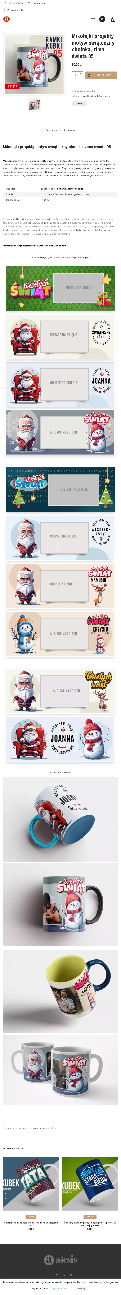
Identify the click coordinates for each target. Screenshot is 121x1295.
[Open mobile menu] (94, 19)
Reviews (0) (69, 130)
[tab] (51, 130)
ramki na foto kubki (92, 96)
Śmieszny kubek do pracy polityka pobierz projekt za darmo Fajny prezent (90, 1224)
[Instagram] (57, 1275)
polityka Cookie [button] (60, 1288)
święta (106, 96)
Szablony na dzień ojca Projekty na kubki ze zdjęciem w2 (31, 1224)
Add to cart (104, 75)
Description (51, 130)
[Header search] (102, 19)
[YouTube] (70, 1275)
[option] (34, 105)
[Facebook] (50, 1275)
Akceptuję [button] (80, 1289)
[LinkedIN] (63, 1275)
